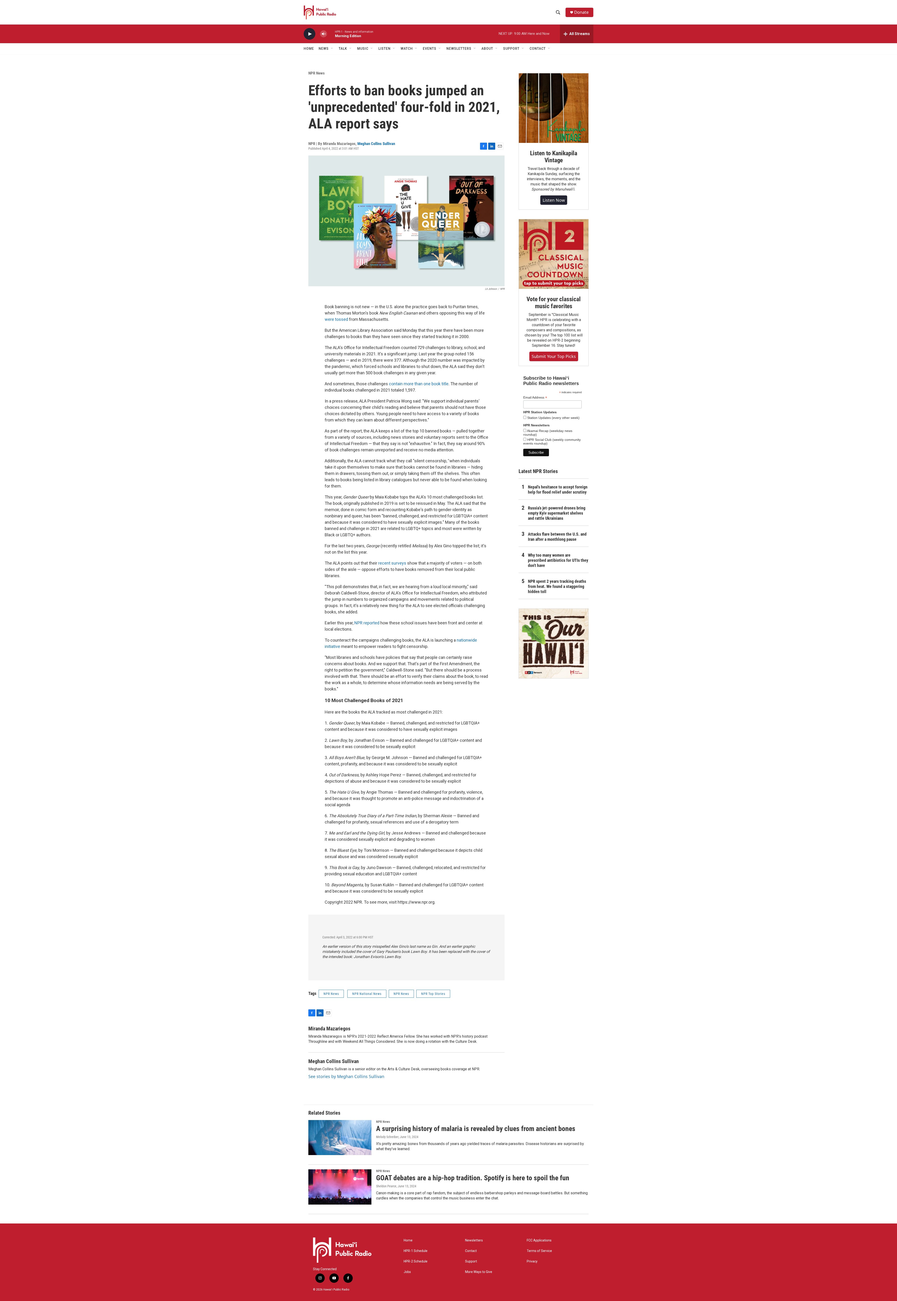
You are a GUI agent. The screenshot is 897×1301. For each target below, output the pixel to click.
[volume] (323, 34)
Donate (581, 12)
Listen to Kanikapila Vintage (553, 157)
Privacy (532, 1261)
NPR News (316, 73)
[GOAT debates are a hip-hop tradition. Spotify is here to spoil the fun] (339, 1186)
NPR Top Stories (433, 994)
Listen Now (554, 200)
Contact (471, 1251)
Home (309, 48)
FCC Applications (539, 1240)
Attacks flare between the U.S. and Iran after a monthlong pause (557, 537)
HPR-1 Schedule (415, 1251)
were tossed (336, 319)
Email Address (535, 397)
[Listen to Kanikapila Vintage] (553, 108)
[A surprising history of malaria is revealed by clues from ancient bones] (339, 1137)
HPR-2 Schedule (415, 1261)
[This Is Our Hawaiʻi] (553, 643)
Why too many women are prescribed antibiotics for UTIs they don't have (558, 560)
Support (471, 1261)
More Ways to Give (478, 1272)
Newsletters (474, 1240)
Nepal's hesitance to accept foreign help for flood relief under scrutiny (557, 489)
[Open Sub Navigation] (332, 48)
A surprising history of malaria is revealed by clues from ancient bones (475, 1128)
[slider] (331, 33)
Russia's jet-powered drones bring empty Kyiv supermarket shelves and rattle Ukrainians (556, 513)
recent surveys (392, 563)
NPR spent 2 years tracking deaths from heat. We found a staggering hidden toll (557, 586)
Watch (407, 48)
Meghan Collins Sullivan (376, 143)
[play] (309, 34)
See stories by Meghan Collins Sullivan (346, 1076)
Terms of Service (539, 1251)
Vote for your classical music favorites (553, 303)
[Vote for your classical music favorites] (553, 254)
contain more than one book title (418, 383)
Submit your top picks (554, 356)
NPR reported (366, 622)
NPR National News (366, 994)
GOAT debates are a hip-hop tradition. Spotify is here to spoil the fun (472, 1178)
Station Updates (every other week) (553, 418)
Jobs (407, 1272)
